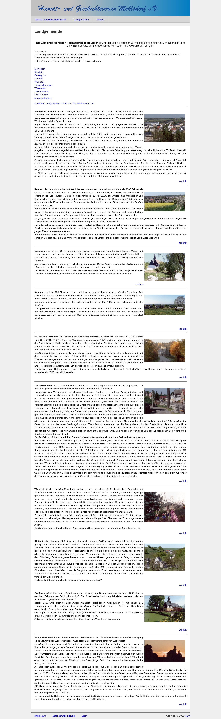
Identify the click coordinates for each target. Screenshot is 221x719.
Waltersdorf (40, 88)
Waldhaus (39, 81)
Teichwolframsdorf (43, 85)
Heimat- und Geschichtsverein (50, 19)
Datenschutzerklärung (63, 715)
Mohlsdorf (39, 68)
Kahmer (38, 78)
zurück (183, 181)
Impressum (40, 715)
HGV (187, 715)
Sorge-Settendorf (43, 98)
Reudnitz (39, 72)
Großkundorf (41, 94)
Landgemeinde (81, 19)
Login (84, 715)
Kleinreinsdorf (41, 91)
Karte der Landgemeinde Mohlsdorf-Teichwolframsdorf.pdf (64, 103)
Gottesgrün (40, 75)
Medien (100, 19)
